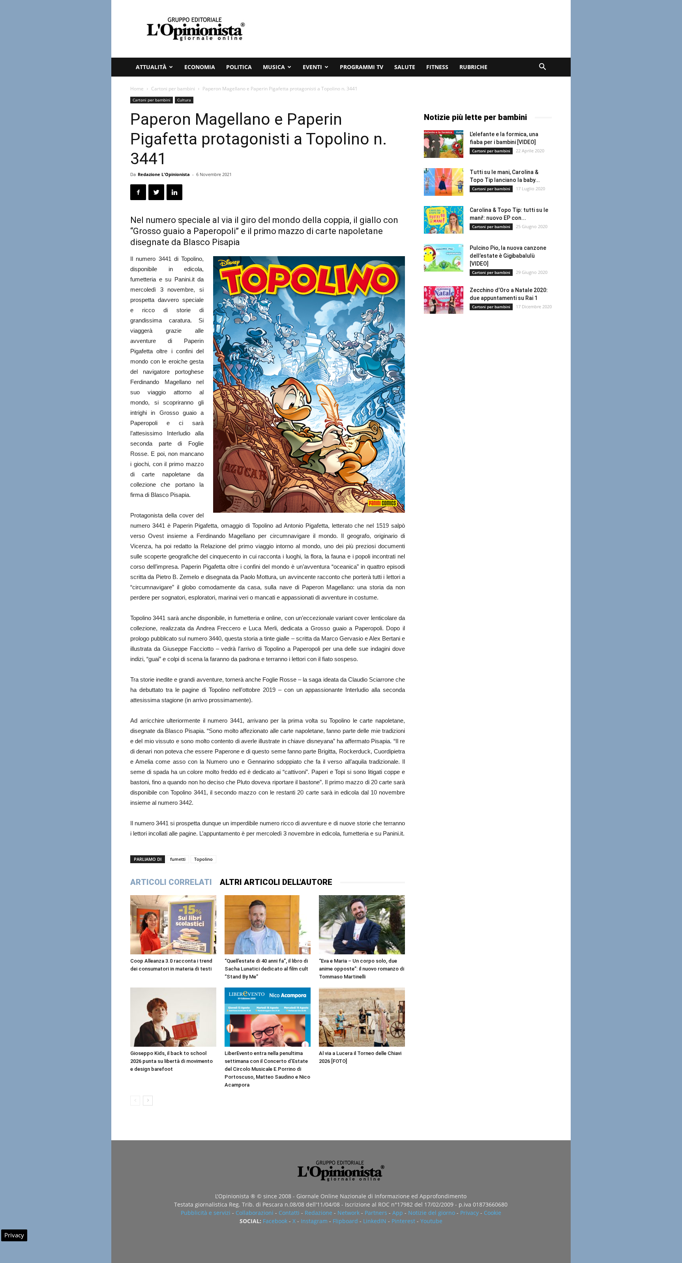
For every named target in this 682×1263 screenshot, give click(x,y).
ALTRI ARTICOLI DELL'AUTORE (276, 882)
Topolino (203, 859)
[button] (542, 67)
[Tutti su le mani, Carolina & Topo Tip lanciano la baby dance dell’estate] (443, 182)
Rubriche (473, 67)
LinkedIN (374, 1221)
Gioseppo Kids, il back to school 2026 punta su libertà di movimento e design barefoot (171, 1061)
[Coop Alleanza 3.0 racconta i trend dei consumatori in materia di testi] (173, 924)
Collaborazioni (255, 1212)
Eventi (312, 67)
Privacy (469, 1212)
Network (348, 1212)
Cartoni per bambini (173, 88)
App (397, 1212)
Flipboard (345, 1221)
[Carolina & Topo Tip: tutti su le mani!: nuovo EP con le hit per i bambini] (443, 220)
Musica (274, 67)
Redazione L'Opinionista (164, 174)
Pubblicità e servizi (205, 1212)
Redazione (318, 1212)
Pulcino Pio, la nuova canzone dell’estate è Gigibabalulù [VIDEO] (508, 256)
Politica (239, 67)
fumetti (177, 859)
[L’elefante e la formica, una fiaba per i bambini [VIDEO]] (443, 144)
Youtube (431, 1221)
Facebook (275, 1221)
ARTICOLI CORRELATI (171, 882)
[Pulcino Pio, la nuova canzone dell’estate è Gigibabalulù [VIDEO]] (443, 258)
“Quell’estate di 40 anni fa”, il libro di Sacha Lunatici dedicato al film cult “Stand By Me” (266, 969)
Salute (404, 67)
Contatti (289, 1212)
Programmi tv (361, 67)
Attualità (151, 67)
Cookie (492, 1212)
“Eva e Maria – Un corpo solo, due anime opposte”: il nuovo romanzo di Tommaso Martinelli (361, 969)
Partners (376, 1212)
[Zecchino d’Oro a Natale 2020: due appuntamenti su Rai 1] (443, 300)
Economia (199, 67)
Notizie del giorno (431, 1212)
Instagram (314, 1221)
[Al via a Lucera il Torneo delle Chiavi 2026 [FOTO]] (362, 1017)
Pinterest (403, 1221)
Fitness (437, 67)
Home (137, 88)
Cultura (184, 100)
